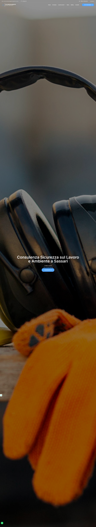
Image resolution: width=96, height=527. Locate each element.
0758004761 (24, 1)
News (68, 4)
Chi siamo (54, 4)
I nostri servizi (61, 4)
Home (49, 4)
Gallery (72, 4)
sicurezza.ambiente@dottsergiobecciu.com (10, 1)
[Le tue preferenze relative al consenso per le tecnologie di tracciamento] (1, 395)
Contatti (77, 4)
